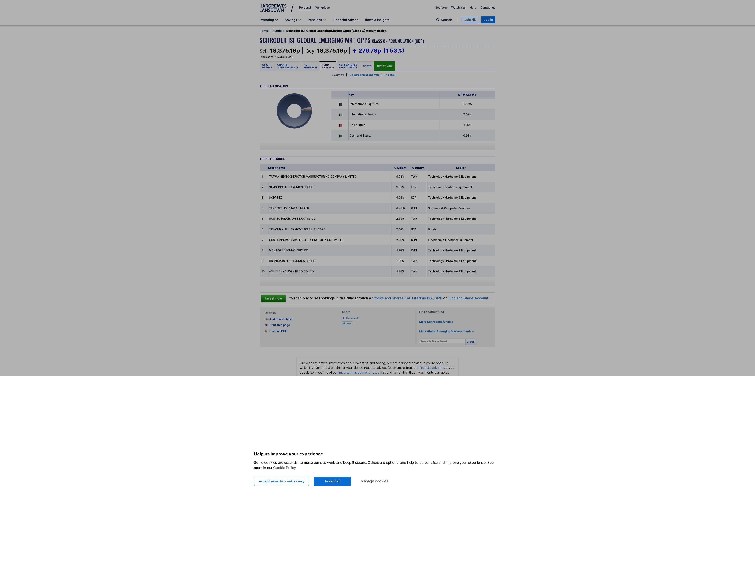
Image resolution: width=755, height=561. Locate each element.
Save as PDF (278, 331)
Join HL (470, 20)
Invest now (384, 66)
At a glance (267, 66)
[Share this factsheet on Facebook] (350, 317)
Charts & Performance (288, 66)
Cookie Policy (284, 468)
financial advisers (431, 368)
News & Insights (377, 20)
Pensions (315, 20)
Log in (488, 20)
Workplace (322, 7)
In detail (390, 74)
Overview (337, 74)
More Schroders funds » (436, 321)
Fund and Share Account (468, 298)
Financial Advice (345, 20)
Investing (267, 20)
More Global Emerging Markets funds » (446, 331)
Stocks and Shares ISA (391, 298)
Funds (277, 31)
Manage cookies (374, 481)
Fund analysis (328, 66)
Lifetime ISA (422, 298)
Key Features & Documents (348, 66)
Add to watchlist (280, 319)
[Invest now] (273, 298)
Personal (305, 7)
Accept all (332, 481)
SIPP (438, 298)
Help (473, 7)
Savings (291, 20)
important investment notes (359, 372)
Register (441, 7)
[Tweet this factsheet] (347, 323)
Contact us (488, 7)
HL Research (310, 66)
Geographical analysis (364, 74)
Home (264, 31)
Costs (367, 66)
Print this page (279, 325)
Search (446, 20)
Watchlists (458, 7)
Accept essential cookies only (282, 481)
